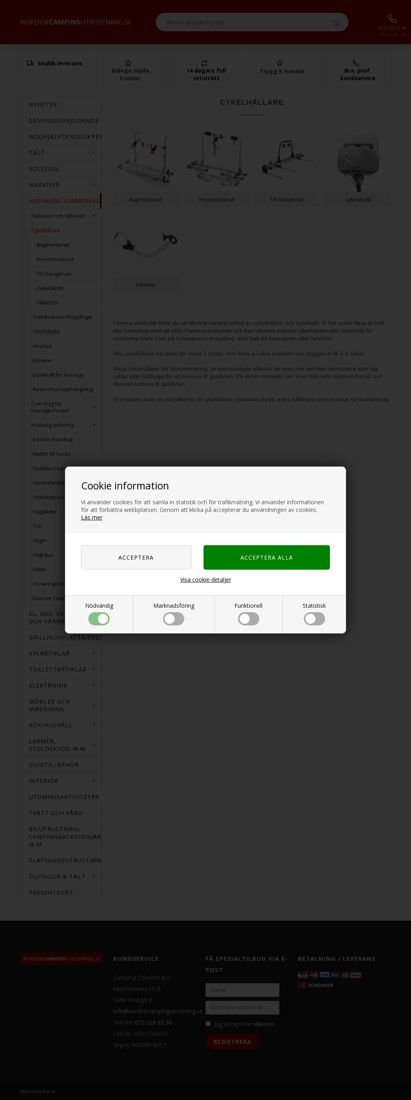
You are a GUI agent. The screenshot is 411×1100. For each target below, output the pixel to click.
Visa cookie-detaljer (205, 579)
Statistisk (314, 605)
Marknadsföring (173, 605)
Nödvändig (99, 605)
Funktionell (248, 605)
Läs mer (91, 517)
